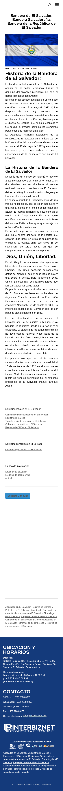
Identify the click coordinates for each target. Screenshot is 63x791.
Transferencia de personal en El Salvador (25, 421)
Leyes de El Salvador (16, 471)
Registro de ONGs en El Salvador (22, 427)
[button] (49, 4)
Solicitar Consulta (17, 496)
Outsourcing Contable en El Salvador (23, 449)
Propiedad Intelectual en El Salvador (39, 616)
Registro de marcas (15, 418)
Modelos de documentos (17, 475)
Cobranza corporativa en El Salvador (23, 424)
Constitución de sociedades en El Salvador (26, 414)
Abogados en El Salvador (17, 607)
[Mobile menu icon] (57, 5)
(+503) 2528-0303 (21, 697)
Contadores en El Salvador (18, 619)
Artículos (9, 478)
